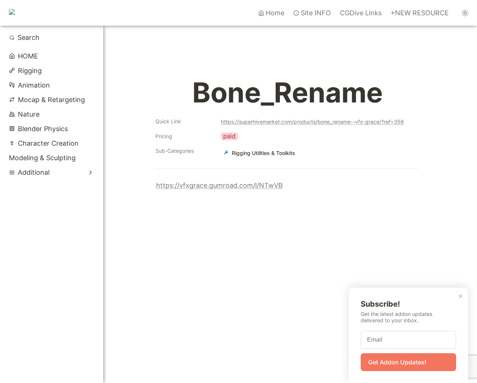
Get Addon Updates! (397, 362)
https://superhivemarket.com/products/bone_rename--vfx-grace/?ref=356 (312, 121)
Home (275, 13)
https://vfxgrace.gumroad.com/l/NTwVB (219, 185)
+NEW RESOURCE (420, 13)
